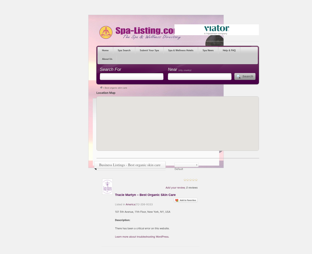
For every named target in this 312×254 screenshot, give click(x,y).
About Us (107, 59)
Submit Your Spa (149, 50)
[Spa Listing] (101, 87)
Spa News (208, 50)
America (130, 204)
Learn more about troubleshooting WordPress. (142, 236)
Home (105, 50)
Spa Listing (139, 32)
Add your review (175, 187)
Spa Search (124, 50)
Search (247, 76)
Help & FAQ (229, 50)
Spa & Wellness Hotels (180, 50)
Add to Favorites (188, 200)
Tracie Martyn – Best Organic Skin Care (145, 195)
